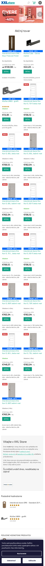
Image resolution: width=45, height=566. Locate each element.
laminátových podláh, (24, 454)
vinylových (12, 454)
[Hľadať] (28, 3)
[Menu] (40, 3)
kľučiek (5, 454)
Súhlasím (32, 560)
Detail (6, 71)
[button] (3, 14)
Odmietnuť (11, 560)
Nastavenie (21, 553)
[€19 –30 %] (11, 90)
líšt (33, 454)
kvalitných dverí (25, 451)
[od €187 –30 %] (11, 43)
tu (23, 548)
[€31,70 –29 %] (33, 43)
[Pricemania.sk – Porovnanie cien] (8, 485)
